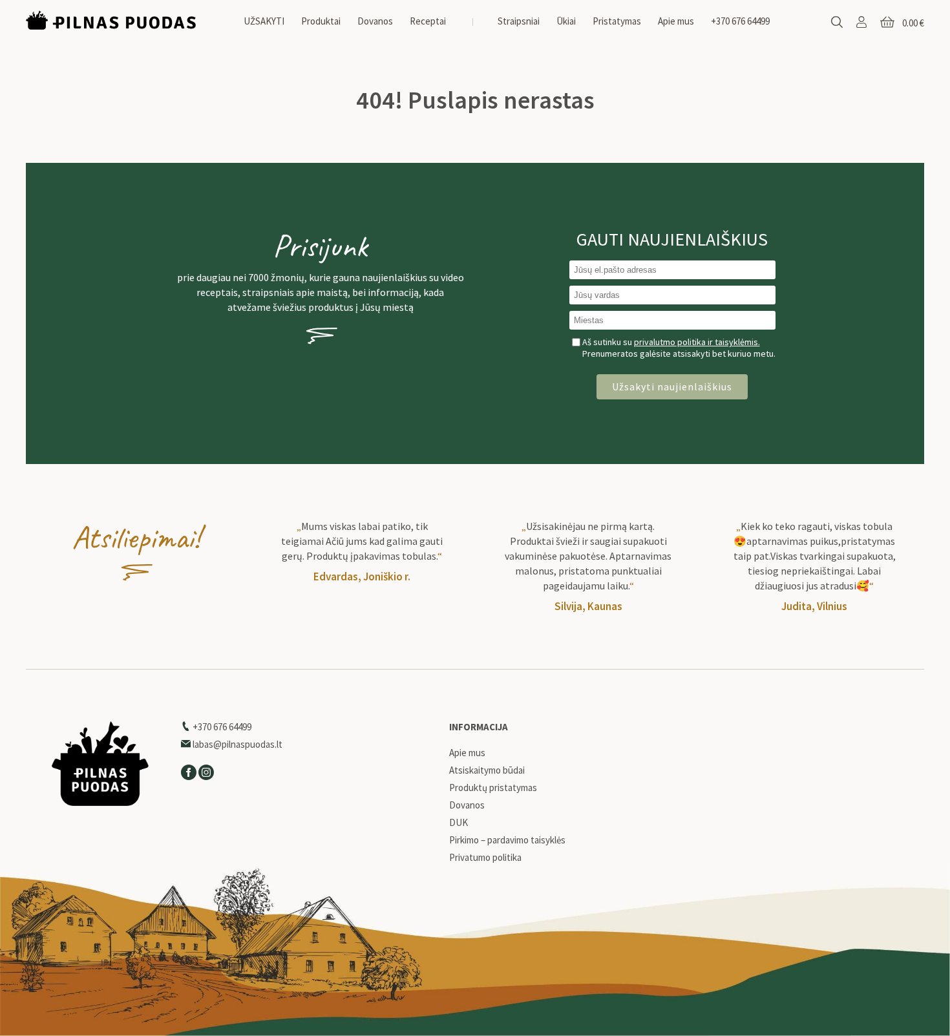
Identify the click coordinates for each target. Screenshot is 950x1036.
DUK (458, 823)
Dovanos (375, 21)
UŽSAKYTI (264, 21)
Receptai (428, 21)
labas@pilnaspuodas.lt (236, 744)
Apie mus (676, 21)
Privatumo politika (485, 857)
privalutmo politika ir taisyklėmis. (697, 342)
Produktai (321, 21)
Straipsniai (519, 21)
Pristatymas (617, 21)
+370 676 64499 (740, 21)
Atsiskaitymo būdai (487, 770)
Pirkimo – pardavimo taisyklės (507, 840)
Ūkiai (566, 21)
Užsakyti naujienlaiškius (672, 386)
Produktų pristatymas (493, 788)
